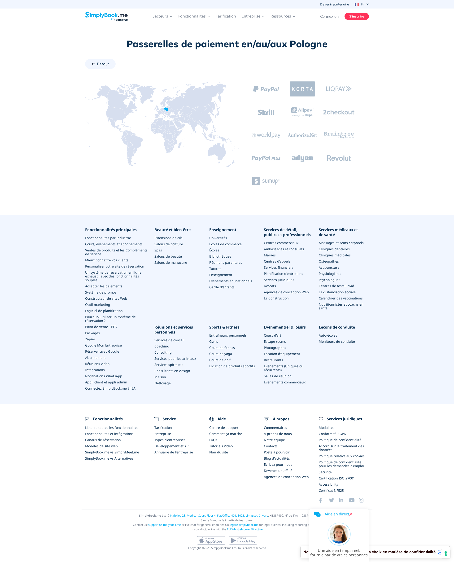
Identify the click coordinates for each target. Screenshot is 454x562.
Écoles (214, 250)
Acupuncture (329, 267)
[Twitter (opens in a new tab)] (334, 500)
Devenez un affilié (278, 470)
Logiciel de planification (104, 310)
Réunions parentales (225, 262)
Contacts (271, 446)
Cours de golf (220, 360)
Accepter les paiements (103, 286)
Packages (92, 333)
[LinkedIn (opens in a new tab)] (344, 500)
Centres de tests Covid (336, 286)
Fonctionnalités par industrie (108, 238)
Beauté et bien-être (172, 229)
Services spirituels (168, 364)
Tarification (226, 16)
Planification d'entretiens (283, 273)
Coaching (161, 346)
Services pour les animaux (175, 358)
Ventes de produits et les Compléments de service (116, 252)
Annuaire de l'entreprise (173, 452)
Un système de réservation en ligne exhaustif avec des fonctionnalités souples (113, 276)
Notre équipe (274, 440)
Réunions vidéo (97, 363)
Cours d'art (272, 335)
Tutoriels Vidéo (221, 446)
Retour (103, 63)
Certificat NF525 (331, 490)
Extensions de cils (168, 238)
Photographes (275, 347)
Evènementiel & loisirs (285, 327)
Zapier (90, 339)
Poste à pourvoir (277, 452)
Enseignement (222, 229)
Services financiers (278, 267)
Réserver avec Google (102, 351)
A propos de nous (278, 433)
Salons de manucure (170, 262)
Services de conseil (169, 340)
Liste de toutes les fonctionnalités (111, 427)
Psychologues (329, 279)
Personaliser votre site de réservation (114, 266)
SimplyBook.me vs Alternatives (109, 458)
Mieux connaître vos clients (106, 260)
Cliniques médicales (335, 255)
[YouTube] (354, 500)
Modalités (326, 427)
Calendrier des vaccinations (341, 298)
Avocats (270, 286)
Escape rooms (275, 341)
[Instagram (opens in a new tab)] (364, 500)
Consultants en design (172, 371)
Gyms (213, 341)
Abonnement (95, 357)
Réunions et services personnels (173, 330)
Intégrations (95, 370)
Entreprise (162, 433)
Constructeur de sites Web (106, 298)
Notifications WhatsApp (103, 376)
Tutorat (215, 268)
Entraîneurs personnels (228, 335)
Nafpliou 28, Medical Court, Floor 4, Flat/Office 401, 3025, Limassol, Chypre (219, 516)
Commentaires (275, 427)
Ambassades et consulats (284, 249)
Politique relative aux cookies (342, 456)
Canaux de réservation (103, 440)
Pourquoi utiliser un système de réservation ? (110, 319)
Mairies (270, 255)
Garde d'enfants (222, 287)
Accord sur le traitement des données (341, 448)
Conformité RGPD (332, 433)
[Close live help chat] (351, 514)
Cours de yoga (220, 353)
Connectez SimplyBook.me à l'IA (110, 388)
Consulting (163, 352)
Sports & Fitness (224, 327)
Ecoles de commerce (225, 244)
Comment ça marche (225, 433)
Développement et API (172, 446)
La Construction (276, 298)
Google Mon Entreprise (103, 345)
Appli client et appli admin (106, 382)
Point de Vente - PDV (101, 327)
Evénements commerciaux (285, 382)
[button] (163, 16)
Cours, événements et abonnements (114, 244)
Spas (158, 250)
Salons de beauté (168, 256)
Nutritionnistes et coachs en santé (341, 306)
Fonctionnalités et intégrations (109, 433)
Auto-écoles (328, 335)
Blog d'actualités (277, 458)
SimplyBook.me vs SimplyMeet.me (112, 452)
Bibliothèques (220, 256)
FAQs (213, 440)
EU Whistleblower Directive (245, 529)
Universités (218, 238)
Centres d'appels (277, 261)
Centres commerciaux (281, 243)
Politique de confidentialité (340, 440)
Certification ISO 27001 (337, 478)
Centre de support (223, 427)
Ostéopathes (329, 261)
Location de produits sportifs (232, 366)
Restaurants (273, 360)
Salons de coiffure (168, 244)
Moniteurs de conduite (337, 341)
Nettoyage (162, 383)
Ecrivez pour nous (278, 464)
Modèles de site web (101, 446)
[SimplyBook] (106, 16)
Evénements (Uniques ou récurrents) (283, 368)
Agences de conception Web (286, 292)
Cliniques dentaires (334, 249)
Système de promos (100, 292)
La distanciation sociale (337, 292)
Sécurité (325, 472)
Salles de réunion (278, 376)
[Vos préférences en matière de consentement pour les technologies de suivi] (445, 553)
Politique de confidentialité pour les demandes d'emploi (341, 464)
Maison (160, 377)
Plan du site (218, 452)
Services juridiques (279, 279)
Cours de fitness (222, 347)
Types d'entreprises (169, 440)
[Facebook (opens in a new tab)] (324, 500)
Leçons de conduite (337, 327)
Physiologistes (330, 273)
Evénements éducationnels (230, 281)
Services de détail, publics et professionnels (287, 232)
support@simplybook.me (164, 525)
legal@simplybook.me (244, 525)
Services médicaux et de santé (338, 232)
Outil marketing (97, 304)
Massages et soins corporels (341, 243)
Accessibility (328, 484)
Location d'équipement (282, 353)
